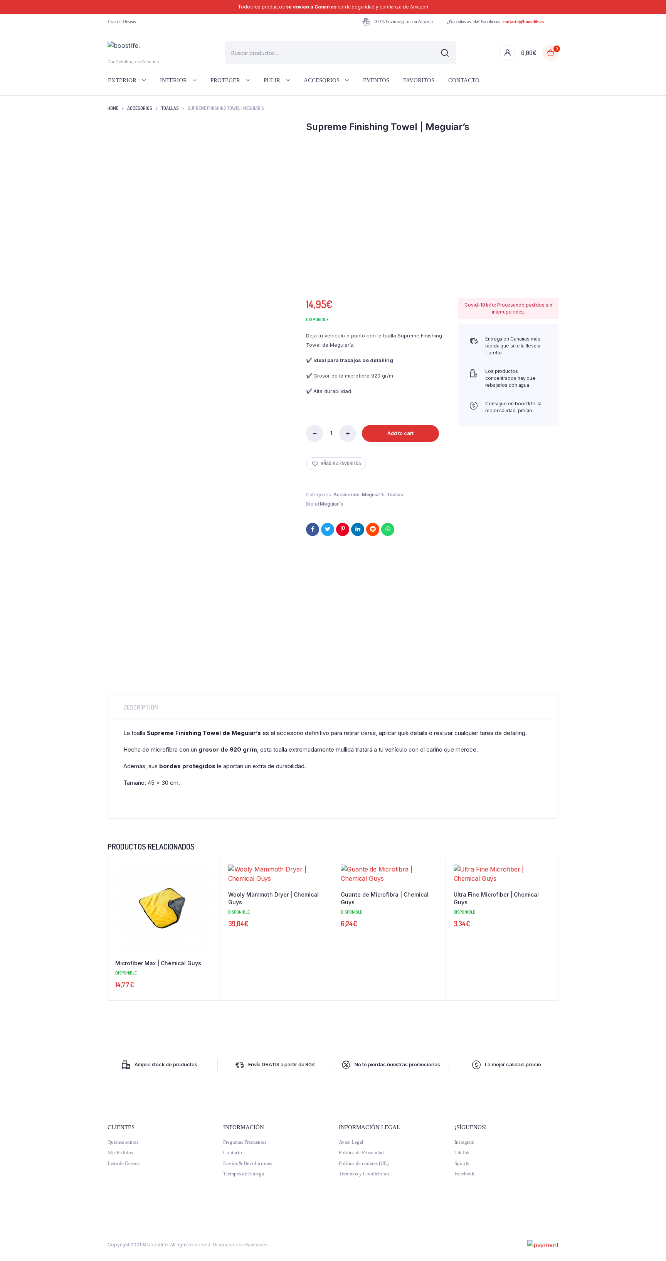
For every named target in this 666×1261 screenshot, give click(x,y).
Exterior (122, 80)
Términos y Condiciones (364, 1174)
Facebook (464, 1174)
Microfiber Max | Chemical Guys (158, 963)
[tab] (141, 707)
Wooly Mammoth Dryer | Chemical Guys (273, 898)
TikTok (461, 1152)
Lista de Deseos (122, 21)
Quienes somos (123, 1142)
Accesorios (322, 80)
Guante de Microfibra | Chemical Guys (385, 898)
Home (113, 108)
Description (140, 707)
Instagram (464, 1142)
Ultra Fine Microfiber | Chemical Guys (496, 898)
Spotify (461, 1163)
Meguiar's (373, 494)
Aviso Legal (351, 1142)
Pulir (272, 80)
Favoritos (418, 80)
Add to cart (400, 433)
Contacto (463, 80)
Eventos (376, 80)
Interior (173, 80)
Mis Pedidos (120, 1152)
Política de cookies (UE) (363, 1163)
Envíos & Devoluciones (247, 1163)
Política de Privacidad (361, 1152)
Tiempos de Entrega (243, 1174)
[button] (336, 463)
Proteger (225, 80)
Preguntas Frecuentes (244, 1142)
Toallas (170, 108)
